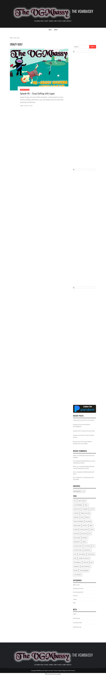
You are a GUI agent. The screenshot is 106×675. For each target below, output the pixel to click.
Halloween (88, 521)
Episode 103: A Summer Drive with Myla (84, 431)
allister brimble (78, 505)
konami (76, 529)
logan (91, 529)
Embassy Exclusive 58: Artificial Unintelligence (81, 425)
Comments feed (77, 623)
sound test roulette (84, 558)
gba (82, 517)
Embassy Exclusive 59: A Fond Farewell (83, 420)
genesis (87, 517)
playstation (87, 546)
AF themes (72, 670)
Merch (56, 30)
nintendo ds (77, 542)
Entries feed (76, 618)
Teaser (75, 599)
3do (75, 501)
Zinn (74, 472)
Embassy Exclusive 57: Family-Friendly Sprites (83, 436)
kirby (91, 525)
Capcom (92, 509)
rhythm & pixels (78, 550)
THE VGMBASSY (82, 11)
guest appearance (78, 521)
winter (75, 570)
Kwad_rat (76, 466)
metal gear (84, 533)
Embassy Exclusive (85, 513)
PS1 (93, 546)
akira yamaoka (82, 501)
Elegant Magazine (63, 670)
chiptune (76, 513)
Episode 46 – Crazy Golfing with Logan (37, 93)
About (50, 30)
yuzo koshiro (77, 574)
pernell (84, 542)
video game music (85, 566)
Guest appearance (78, 592)
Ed (22, 105)
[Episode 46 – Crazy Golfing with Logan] (39, 69)
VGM (28, 89)
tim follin (85, 562)
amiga (86, 505)
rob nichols (87, 550)
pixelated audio (78, 546)
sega (75, 554)
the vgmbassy (77, 562)
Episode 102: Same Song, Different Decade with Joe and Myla (82, 442)
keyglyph (85, 525)
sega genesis (82, 554)
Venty (74, 455)
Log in (74, 614)
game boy (76, 517)
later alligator (84, 529)
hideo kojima (77, 525)
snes (75, 558)
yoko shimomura (84, 570)
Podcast (23, 89)
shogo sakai (91, 554)
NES (90, 533)
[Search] (94, 30)
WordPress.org (77, 627)
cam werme (85, 509)
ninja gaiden (77, 537)
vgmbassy (76, 566)
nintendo (84, 537)
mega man (76, 533)
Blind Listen (77, 509)
